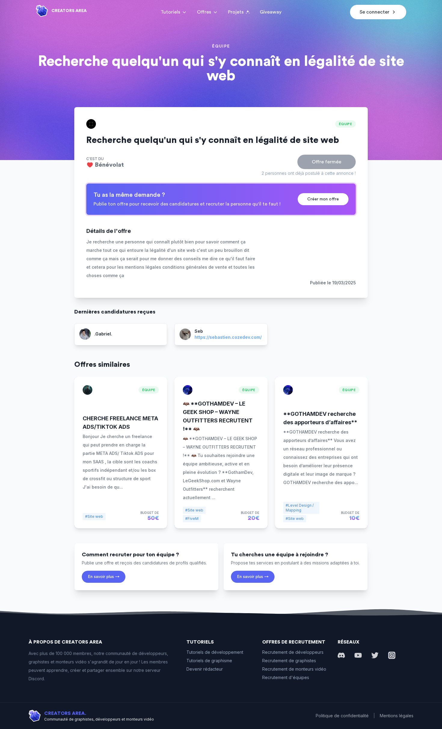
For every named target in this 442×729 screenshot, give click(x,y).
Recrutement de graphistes (289, 660)
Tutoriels (170, 12)
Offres (204, 12)
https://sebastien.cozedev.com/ (228, 337)
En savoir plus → (103, 577)
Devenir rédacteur (204, 669)
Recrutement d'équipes (285, 677)
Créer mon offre (323, 199)
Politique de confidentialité (342, 715)
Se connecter (374, 12)
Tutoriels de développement (214, 652)
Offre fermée (326, 161)
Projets (236, 12)
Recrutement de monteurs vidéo (294, 669)
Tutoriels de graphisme (209, 660)
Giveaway (270, 12)
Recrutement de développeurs (293, 652)
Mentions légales (396, 715)
